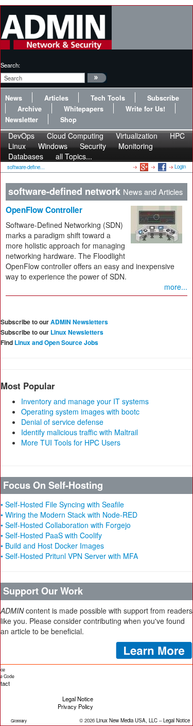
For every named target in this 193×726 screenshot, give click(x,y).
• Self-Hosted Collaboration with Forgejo (66, 525)
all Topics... (74, 156)
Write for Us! (145, 108)
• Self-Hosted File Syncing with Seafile (62, 504)
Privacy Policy (75, 706)
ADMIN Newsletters (79, 321)
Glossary (19, 720)
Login (180, 166)
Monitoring (135, 146)
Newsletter (21, 119)
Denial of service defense (62, 422)
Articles (56, 98)
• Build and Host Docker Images (52, 545)
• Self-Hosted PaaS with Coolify (51, 535)
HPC (177, 135)
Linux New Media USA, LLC (126, 720)
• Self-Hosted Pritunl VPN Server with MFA (69, 556)
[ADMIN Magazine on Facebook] (161, 166)
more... (175, 287)
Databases (25, 156)
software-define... (26, 167)
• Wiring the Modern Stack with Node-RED (69, 514)
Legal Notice (77, 699)
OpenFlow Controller (44, 210)
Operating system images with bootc (80, 411)
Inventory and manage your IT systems (85, 401)
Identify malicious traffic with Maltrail (79, 432)
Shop (68, 119)
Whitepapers (83, 108)
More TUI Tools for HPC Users (70, 442)
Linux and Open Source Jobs (56, 342)
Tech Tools (108, 98)
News (13, 98)
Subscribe (163, 98)
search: (10, 65)
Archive (29, 108)
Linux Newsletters (76, 332)
